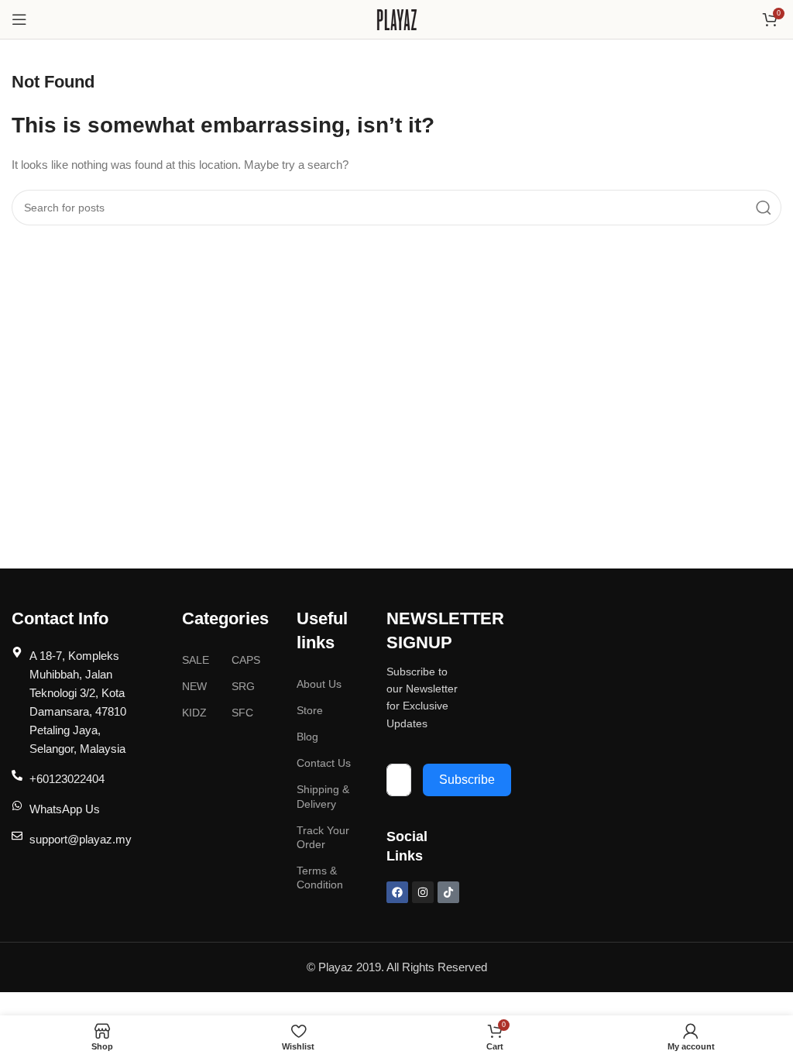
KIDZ (194, 712)
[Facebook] (397, 892)
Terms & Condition (320, 877)
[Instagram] (423, 892)
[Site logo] (397, 18)
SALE (195, 660)
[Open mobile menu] (19, 19)
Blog (307, 736)
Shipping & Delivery (323, 796)
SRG (243, 686)
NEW (194, 686)
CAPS (246, 660)
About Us (319, 684)
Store (310, 710)
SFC (242, 712)
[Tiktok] (448, 892)
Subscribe (467, 779)
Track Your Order (323, 837)
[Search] (763, 207)
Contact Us (324, 763)
